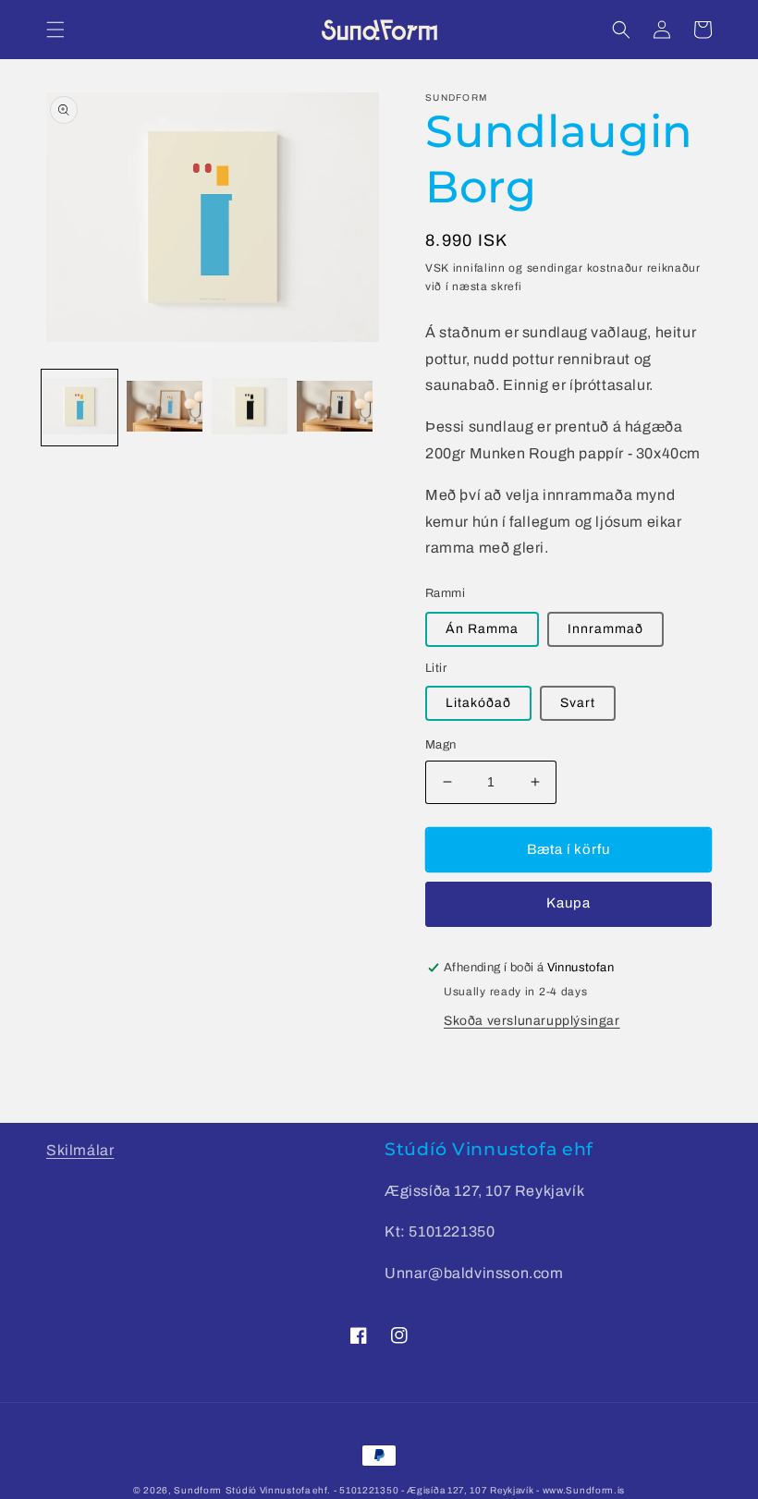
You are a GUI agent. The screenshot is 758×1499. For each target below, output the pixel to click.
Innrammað (605, 629)
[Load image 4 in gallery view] (335, 407)
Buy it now (568, 904)
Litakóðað (478, 703)
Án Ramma (482, 629)
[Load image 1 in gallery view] (79, 407)
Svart (577, 703)
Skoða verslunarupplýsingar (532, 1021)
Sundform (198, 1490)
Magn (441, 744)
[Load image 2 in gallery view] (164, 407)
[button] (55, 29)
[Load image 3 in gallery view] (249, 407)
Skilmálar (80, 1150)
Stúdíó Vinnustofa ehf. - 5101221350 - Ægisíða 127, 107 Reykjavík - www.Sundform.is (425, 1490)
